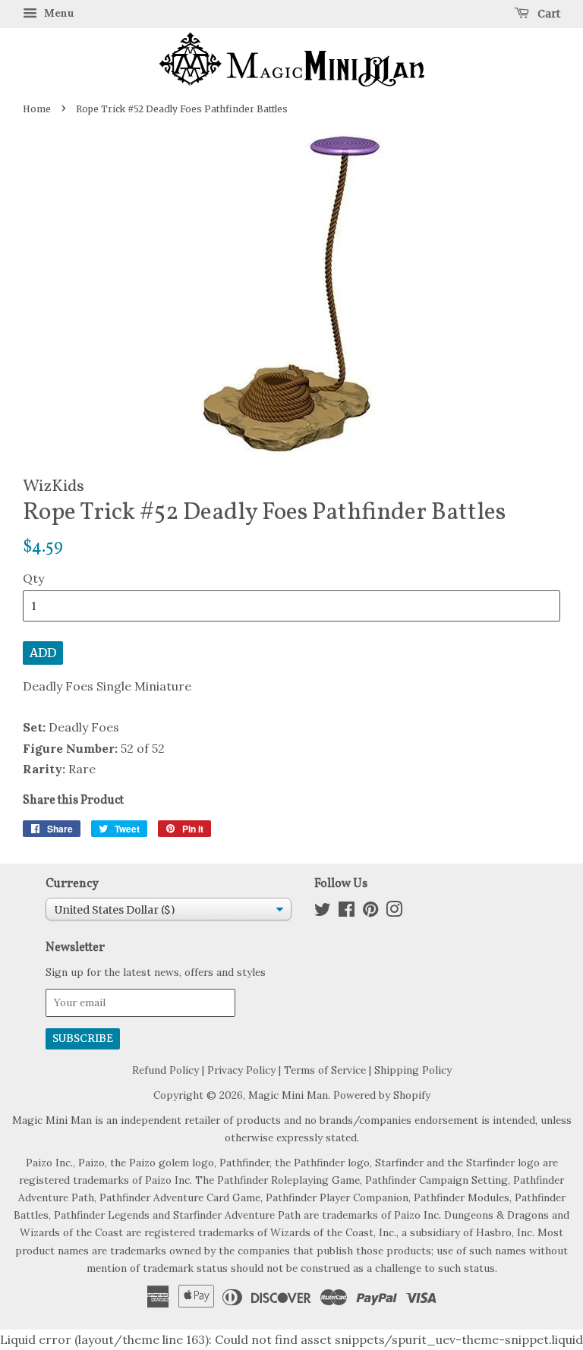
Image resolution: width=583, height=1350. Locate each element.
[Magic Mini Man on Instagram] (394, 912)
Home (37, 109)
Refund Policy (165, 1070)
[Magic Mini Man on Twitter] (322, 912)
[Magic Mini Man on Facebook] (346, 912)
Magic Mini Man (288, 1095)
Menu (57, 13)
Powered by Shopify (381, 1095)
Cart (547, 13)
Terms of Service (325, 1070)
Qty (33, 578)
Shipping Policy (413, 1070)
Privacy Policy (241, 1070)
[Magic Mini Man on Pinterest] (370, 912)
